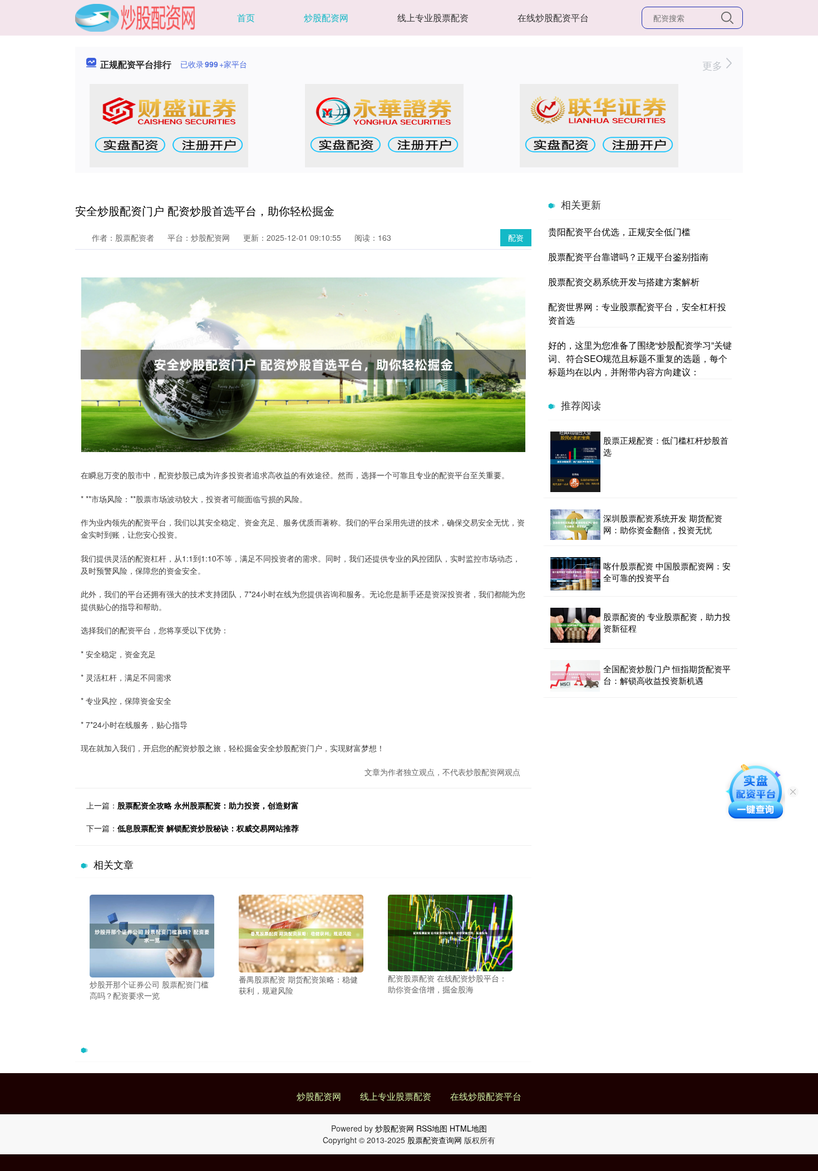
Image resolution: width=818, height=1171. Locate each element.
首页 (246, 17)
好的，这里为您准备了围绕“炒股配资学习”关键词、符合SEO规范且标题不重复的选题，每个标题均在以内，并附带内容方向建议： (640, 358)
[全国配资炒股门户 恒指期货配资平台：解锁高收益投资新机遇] (575, 676)
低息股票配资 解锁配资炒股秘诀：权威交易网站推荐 (208, 827)
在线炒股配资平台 (553, 17)
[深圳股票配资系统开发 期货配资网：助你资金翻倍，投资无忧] (575, 524)
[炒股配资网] (135, 16)
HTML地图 (468, 1128)
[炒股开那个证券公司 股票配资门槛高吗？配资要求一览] (152, 934)
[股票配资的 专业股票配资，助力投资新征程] (575, 625)
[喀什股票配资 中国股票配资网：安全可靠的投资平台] (575, 574)
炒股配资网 (326, 17)
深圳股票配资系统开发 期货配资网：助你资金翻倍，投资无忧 (662, 523)
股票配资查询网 (434, 1139)
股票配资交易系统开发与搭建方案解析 (623, 281)
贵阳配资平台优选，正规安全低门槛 (619, 231)
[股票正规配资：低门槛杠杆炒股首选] (575, 461)
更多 (713, 65)
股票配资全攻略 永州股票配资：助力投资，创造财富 (208, 805)
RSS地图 (431, 1128)
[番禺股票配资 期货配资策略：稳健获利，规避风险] (301, 931)
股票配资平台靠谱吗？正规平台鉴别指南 (628, 256)
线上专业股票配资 (433, 17)
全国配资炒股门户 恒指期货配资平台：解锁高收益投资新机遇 (667, 674)
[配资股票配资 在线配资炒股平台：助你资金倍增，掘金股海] (450, 931)
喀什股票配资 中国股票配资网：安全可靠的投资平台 (667, 571)
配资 (516, 237)
